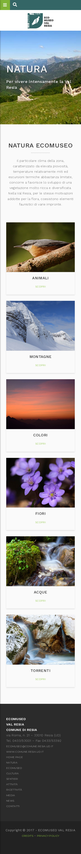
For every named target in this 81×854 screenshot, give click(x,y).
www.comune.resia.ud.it (25, 751)
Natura (11, 762)
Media (10, 795)
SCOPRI (40, 286)
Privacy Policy (48, 835)
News (10, 800)
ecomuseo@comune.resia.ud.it (29, 746)
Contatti (13, 806)
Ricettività (14, 789)
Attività (12, 784)
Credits (27, 835)
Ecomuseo (14, 768)
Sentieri (12, 778)
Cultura (12, 773)
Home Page (14, 757)
